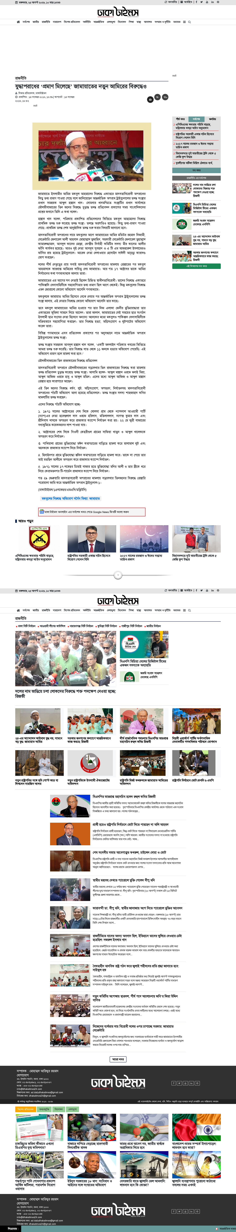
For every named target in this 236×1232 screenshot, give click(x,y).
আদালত (148, 22)
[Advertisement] (118, 50)
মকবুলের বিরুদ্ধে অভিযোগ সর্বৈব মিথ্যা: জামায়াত (71, 498)
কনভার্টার (172, 2)
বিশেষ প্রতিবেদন (72, 22)
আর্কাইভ (188, 2)
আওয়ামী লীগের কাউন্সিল (52, 626)
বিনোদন (122, 22)
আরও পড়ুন (25, 521)
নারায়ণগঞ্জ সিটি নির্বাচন (81, 626)
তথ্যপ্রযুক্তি (44, 1109)
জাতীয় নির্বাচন (154, 626)
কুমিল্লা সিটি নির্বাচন (107, 626)
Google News (101, 512)
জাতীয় (36, 22)
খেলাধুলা (111, 22)
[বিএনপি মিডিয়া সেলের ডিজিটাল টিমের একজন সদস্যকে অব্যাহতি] (182, 208)
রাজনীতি (46, 22)
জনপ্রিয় (212, 119)
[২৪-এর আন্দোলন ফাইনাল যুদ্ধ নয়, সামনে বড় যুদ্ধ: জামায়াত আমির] (182, 240)
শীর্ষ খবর (180, 119)
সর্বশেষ (26, 22)
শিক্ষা (131, 22)
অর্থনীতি (87, 22)
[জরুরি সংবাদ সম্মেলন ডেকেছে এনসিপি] (182, 224)
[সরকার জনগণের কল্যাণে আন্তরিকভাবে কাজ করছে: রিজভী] (182, 256)
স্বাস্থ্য (139, 22)
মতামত (176, 22)
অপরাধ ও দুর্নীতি (162, 22)
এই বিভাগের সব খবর (196, 266)
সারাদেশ (57, 22)
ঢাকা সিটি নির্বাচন (26, 626)
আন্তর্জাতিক (99, 22)
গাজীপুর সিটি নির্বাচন (131, 626)
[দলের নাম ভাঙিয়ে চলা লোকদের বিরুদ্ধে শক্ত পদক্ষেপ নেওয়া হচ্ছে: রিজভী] (182, 188)
